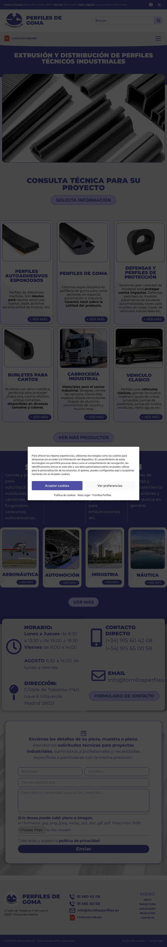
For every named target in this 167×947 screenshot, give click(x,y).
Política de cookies (65, 495)
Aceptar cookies (57, 486)
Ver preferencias (110, 486)
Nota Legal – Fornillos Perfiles (94, 495)
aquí (117, 470)
